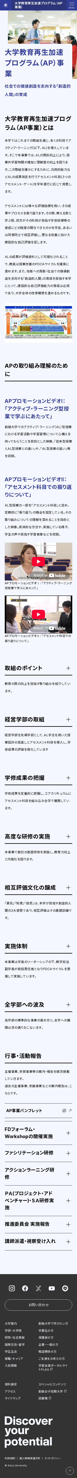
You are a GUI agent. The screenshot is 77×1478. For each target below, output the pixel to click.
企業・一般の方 (48, 1345)
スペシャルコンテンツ (52, 1384)
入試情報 (11, 1365)
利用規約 (10, 1458)
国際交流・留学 (15, 1345)
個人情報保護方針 (29, 1458)
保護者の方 (46, 1337)
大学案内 (11, 1323)
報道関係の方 (47, 1351)
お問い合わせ (38, 1305)
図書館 (43, 1398)
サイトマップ (13, 1398)
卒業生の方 (46, 1331)
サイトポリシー (52, 1458)
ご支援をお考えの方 (51, 1359)
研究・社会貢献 (15, 1337)
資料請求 (11, 1384)
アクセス (10, 1391)
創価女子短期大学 (50, 1391)
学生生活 (11, 1351)
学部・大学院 (13, 1331)
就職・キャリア (14, 1359)
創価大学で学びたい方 (53, 1323)
